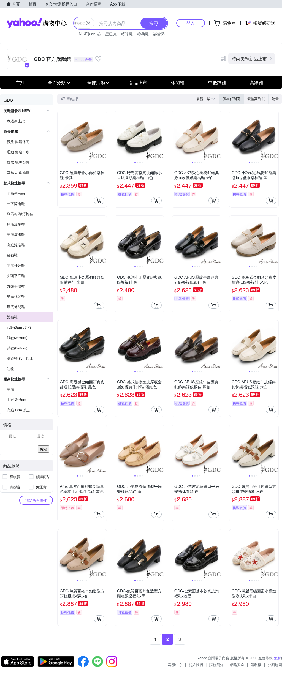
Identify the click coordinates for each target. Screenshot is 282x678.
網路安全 (237, 664)
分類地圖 (275, 664)
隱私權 (256, 664)
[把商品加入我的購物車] (99, 200)
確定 (43, 449)
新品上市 (138, 82)
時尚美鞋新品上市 (249, 58)
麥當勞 (159, 34)
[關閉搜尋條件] (88, 23)
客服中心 (175, 664)
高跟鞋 (256, 82)
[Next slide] (103, 136)
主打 (20, 82)
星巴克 (111, 34)
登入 (190, 23)
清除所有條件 (36, 500)
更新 (277, 657)
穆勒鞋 (143, 34)
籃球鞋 (127, 34)
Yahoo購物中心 (37, 23)
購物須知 (216, 664)
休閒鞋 (177, 82)
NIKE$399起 (90, 34)
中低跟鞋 (217, 82)
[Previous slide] (61, 136)
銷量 (275, 98)
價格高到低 (256, 98)
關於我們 (196, 664)
